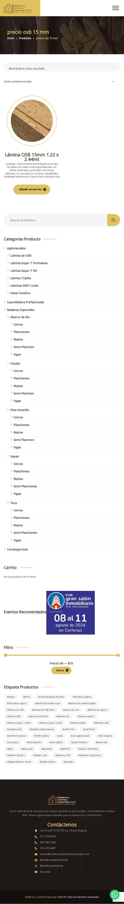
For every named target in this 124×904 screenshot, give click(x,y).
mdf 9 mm (69, 729)
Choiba (15, 363)
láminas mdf (102, 722)
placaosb (47, 748)
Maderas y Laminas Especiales (41, 896)
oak (60, 735)
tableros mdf (63, 755)
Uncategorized (17, 549)
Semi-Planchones (25, 486)
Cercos (18, 324)
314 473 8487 (48, 848)
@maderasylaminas (51, 865)
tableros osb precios (90, 755)
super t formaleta (89, 748)
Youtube (45, 871)
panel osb (102, 742)
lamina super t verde (51, 722)
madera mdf (15, 729)
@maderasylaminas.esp (54, 860)
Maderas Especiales (20, 310)
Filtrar (60, 670)
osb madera (105, 735)
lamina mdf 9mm (39, 716)
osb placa (14, 742)
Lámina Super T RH (23, 271)
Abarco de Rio (20, 317)
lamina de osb (71, 709)
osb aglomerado (81, 735)
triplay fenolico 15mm (20, 761)
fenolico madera (82, 696)
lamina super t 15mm (20, 722)
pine (11, 748)
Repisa (18, 339)
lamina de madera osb (48, 703)
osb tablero (57, 742)
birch (27, 696)
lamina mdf (14, 716)
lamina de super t (98, 709)
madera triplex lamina (42, 729)
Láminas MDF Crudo (24, 285)
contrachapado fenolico (52, 696)
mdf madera (42, 735)
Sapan (14, 456)
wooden (69, 761)
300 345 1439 (48, 842)
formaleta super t (18, 703)
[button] (114, 894)
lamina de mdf (16, 709)
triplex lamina (48, 761)
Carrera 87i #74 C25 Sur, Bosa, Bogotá (63, 830)
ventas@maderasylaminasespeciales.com (64, 854)
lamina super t (86, 716)
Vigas (17, 354)
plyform (66, 748)
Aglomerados (16, 248)
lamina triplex (79, 722)
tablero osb (41, 755)
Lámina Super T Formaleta (28, 263)
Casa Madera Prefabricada (25, 302)
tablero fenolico (17, 755)
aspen (12, 696)
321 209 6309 (48, 836)
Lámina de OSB (20, 255)
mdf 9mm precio (17, 735)
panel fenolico (80, 742)
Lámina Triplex (20, 278)
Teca (13, 503)
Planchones (21, 332)
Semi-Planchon (24, 347)
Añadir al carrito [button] (30, 189)
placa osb (28, 748)
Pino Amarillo (19, 410)
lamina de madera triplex (83, 703)
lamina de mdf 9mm (44, 709)
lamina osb (63, 716)
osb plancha (34, 742)
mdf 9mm (90, 729)
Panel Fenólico (20, 293)
